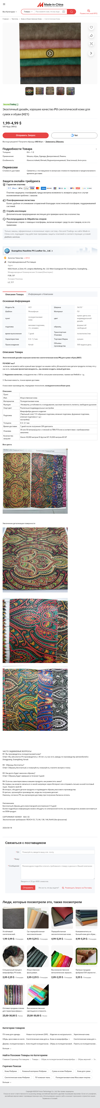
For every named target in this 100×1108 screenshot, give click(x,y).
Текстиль (15, 19)
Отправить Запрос (25, 135)
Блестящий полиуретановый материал (38, 1043)
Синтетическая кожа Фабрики (17, 1077)
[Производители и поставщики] (50, 4)
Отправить (28, 887)
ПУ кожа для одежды (11, 1034)
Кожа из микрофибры (59, 1039)
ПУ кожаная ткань (42, 1077)
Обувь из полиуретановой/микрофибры (67, 1043)
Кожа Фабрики (11, 1071)
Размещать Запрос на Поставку (77, 887)
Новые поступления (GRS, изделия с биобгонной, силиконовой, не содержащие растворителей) (38, 1034)
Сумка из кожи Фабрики (62, 1071)
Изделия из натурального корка (63, 1034)
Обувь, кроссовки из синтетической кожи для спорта (14, 1039)
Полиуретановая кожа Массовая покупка (73, 1077)
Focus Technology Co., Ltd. (47, 1091)
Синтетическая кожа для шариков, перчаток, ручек (38, 1039)
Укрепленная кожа (81, 1034)
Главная (6, 19)
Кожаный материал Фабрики (34, 1071)
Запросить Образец (54, 142)
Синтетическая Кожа (52, 19)
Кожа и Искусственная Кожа (31, 19)
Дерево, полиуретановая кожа (14, 1043)
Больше (6, 1082)
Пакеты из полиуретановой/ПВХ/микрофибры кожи (85, 1043)
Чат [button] (76, 135)
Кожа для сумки (83, 1071)
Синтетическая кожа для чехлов (85, 1039)
